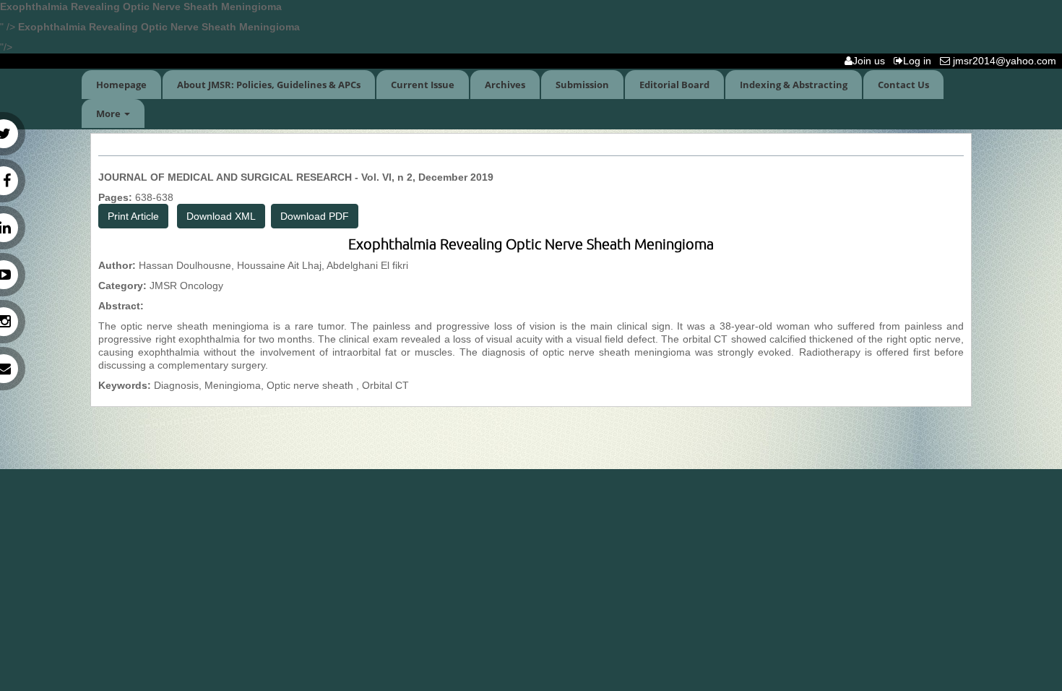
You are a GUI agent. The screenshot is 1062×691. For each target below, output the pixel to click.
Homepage (121, 84)
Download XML (221, 216)
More (109, 113)
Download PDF (314, 216)
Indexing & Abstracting (793, 84)
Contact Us (903, 84)
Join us (871, 60)
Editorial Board (674, 84)
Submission (582, 84)
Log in (920, 60)
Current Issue (422, 84)
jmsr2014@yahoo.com (1006, 60)
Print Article (133, 216)
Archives (505, 84)
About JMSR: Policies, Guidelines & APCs (269, 84)
